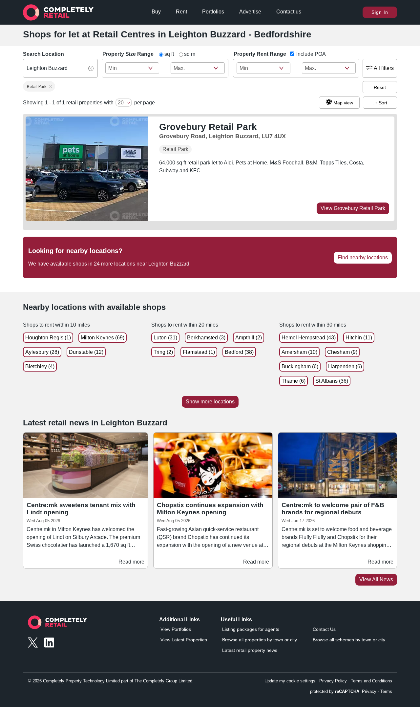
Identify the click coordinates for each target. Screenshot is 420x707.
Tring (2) (163, 352)
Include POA (311, 54)
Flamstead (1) (199, 352)
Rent (181, 11)
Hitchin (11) (359, 337)
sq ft (169, 54)
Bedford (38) (239, 352)
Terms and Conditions (371, 680)
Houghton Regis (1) (48, 337)
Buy (156, 11)
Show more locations (210, 401)
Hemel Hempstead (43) (309, 337)
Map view (343, 102)
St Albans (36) (331, 381)
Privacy (369, 691)
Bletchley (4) (39, 366)
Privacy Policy (333, 680)
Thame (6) (293, 381)
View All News (376, 579)
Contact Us (324, 629)
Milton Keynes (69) (102, 337)
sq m (189, 54)
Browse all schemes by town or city (349, 639)
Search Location (43, 54)
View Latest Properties (183, 639)
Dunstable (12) (86, 352)
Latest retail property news (249, 650)
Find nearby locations (363, 257)
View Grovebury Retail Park (353, 208)
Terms (386, 691)
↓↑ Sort (380, 102)
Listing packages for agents (250, 629)
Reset (380, 87)
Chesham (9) (342, 352)
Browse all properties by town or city (259, 639)
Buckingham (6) (300, 366)
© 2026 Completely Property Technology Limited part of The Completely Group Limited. (111, 680)
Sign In (379, 12)
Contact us (288, 11)
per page (144, 102)
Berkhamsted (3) (206, 337)
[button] (39, 86)
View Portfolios (175, 629)
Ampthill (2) (248, 337)
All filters (384, 68)
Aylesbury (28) (42, 352)
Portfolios (213, 11)
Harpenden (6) (345, 366)
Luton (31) (165, 337)
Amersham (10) (299, 352)
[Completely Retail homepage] (57, 624)
